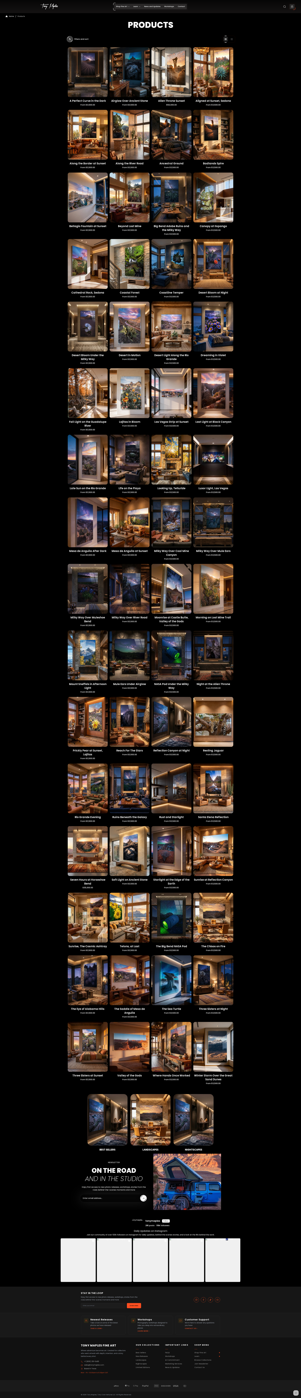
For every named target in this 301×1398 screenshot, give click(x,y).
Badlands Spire (213, 163)
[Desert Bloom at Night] (213, 264)
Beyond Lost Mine (129, 226)
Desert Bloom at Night (213, 292)
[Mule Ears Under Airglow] (130, 655)
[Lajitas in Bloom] (130, 393)
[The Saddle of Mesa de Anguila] (130, 980)
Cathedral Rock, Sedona (87, 292)
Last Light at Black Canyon (213, 422)
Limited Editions (143, 1367)
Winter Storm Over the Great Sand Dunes (213, 1077)
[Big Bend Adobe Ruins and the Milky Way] (171, 197)
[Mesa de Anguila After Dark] (88, 522)
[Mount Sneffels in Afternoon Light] (88, 655)
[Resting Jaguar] (213, 722)
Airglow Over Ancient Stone (129, 101)
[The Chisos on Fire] (213, 918)
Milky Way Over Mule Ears (213, 551)
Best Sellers (141, 1353)
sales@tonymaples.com (94, 1365)
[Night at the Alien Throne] (213, 655)
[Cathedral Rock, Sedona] (88, 264)
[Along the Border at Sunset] (88, 135)
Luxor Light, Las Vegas (213, 488)
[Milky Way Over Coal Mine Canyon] (171, 522)
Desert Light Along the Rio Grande (171, 357)
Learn (196, 1356)
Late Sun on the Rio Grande (88, 488)
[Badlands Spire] (213, 135)
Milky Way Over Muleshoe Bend (87, 619)
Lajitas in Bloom (129, 422)
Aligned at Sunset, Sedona (213, 101)
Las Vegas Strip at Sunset (171, 422)
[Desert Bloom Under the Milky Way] (88, 326)
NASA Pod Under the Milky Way (171, 686)
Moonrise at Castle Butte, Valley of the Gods (171, 619)
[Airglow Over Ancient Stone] (130, 72)
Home (11, 16)
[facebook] (203, 1299)
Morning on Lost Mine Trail (213, 617)
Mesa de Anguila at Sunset (130, 551)
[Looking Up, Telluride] (171, 460)
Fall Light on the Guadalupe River (87, 424)
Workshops (170, 1356)
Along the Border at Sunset (88, 163)
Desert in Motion (130, 355)
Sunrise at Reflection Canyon (213, 880)
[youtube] (217, 1299)
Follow (165, 1221)
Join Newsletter (201, 1364)
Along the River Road (130, 163)
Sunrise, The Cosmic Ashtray (88, 946)
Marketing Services (173, 1364)
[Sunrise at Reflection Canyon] (213, 851)
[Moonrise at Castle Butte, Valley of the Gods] (171, 589)
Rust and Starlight (171, 817)
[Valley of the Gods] (130, 1047)
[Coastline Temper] (171, 264)
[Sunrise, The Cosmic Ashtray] (88, 918)
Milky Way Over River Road (129, 617)
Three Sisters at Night (213, 1009)
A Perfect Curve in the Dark (88, 101)
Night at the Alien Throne (213, 684)
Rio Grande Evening (88, 817)
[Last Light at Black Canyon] (213, 393)
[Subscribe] (143, 1198)
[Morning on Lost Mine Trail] (213, 589)
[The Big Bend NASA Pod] (171, 918)
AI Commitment (172, 1360)
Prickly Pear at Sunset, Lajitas (88, 752)
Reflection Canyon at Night (171, 750)
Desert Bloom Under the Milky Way (88, 357)
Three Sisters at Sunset (87, 1075)
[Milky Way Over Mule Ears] (213, 522)
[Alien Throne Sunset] (171, 72)
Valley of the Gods (129, 1075)
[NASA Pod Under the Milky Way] (171, 655)
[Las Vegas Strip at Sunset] (171, 393)
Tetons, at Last (129, 946)
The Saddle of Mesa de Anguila (129, 1011)
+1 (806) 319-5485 (91, 1361)
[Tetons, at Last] (130, 918)
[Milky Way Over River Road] (130, 589)
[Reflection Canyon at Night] (171, 722)
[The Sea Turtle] (171, 980)
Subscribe (134, 1306)
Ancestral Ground (171, 163)
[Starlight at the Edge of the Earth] (171, 851)
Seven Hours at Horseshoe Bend (87, 881)
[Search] (284, 6)
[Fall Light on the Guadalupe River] (88, 393)
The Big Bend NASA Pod (171, 946)
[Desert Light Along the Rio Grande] (171, 326)
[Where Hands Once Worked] (171, 1047)
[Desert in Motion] (130, 326)
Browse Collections (202, 1360)
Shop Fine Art (200, 1353)
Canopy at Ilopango (213, 226)
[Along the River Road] (130, 135)
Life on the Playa (130, 488)
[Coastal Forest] (130, 264)
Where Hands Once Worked (171, 1075)
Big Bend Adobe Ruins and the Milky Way (171, 228)
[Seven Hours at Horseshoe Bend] (88, 851)
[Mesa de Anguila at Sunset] (130, 522)
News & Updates (172, 1367)
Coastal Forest (129, 292)
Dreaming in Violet (213, 355)
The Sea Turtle (171, 1009)
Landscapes (141, 1360)
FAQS (167, 1353)
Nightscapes (141, 1364)
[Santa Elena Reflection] (213, 788)
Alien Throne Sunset (171, 101)
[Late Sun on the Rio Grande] (88, 460)
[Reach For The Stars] (130, 722)
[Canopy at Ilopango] (213, 197)
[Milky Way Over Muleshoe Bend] (88, 589)
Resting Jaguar (213, 750)
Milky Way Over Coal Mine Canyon (171, 553)
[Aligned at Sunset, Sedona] (213, 72)
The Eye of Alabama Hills (87, 1009)
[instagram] (196, 1299)
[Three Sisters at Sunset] (88, 1047)
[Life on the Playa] (130, 460)
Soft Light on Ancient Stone (130, 880)
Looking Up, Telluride (171, 488)
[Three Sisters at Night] (213, 980)
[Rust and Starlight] (171, 788)
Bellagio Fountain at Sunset (87, 226)
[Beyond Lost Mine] (130, 197)
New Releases (142, 1356)
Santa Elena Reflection (213, 817)
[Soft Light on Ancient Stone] (130, 851)
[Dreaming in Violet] (213, 326)
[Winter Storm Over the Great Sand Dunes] (213, 1047)
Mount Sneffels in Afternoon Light (88, 686)
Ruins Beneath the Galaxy (129, 817)
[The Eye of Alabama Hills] (88, 980)
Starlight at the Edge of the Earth (171, 881)
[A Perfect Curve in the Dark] (88, 72)
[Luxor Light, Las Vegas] (213, 460)
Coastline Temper (171, 292)
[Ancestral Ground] (171, 135)
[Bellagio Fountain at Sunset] (88, 197)
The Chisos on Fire (213, 946)
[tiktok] (210, 1299)
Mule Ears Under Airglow (129, 684)
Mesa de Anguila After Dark (87, 551)
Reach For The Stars (129, 750)
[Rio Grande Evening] (88, 788)
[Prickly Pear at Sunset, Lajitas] (88, 722)
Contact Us (199, 1367)
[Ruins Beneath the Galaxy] (130, 788)
